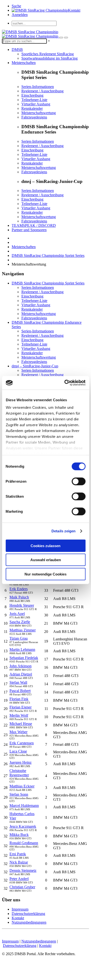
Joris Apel (17, 614)
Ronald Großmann (23, 843)
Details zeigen (63, 531)
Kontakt (74, 10)
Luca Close (18, 751)
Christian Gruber (22, 887)
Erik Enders (18, 589)
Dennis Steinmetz (22, 870)
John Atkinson (20, 666)
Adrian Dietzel (20, 674)
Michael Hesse (20, 724)
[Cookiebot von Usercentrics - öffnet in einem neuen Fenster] (64, 383)
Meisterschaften (24, 63)
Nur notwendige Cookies (45, 574)
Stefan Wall (18, 682)
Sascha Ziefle (19, 622)
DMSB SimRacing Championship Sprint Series (48, 255)
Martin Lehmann (22, 649)
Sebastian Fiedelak (23, 658)
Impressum (20, 909)
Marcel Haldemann (24, 805)
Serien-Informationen (37, 87)
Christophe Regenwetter (19, 773)
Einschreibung (32, 95)
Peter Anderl (19, 879)
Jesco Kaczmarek (22, 826)
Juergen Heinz (20, 762)
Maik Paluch (19, 597)
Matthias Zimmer (22, 630)
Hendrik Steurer (21, 605)
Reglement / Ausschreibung (42, 91)
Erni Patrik (17, 854)
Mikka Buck (19, 835)
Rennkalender (32, 108)
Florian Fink (18, 699)
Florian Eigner (20, 707)
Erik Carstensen (21, 743)
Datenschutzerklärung (28, 914)
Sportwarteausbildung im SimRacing (49, 58)
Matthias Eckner (21, 786)
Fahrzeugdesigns (34, 117)
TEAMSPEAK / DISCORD (34, 225)
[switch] (78, 481)
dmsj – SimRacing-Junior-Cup (35, 366)
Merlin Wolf (18, 715)
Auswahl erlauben (45, 560)
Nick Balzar (18, 862)
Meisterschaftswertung (38, 113)
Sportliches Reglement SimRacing (47, 54)
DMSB (17, 49)
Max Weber (18, 732)
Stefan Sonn (18, 794)
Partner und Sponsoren (29, 230)
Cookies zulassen (45, 545)
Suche (16, 6)
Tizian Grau (18, 638)
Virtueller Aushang (35, 104)
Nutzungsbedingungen (29, 922)
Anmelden (20, 15)
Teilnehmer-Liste (34, 100)
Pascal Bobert (20, 691)
